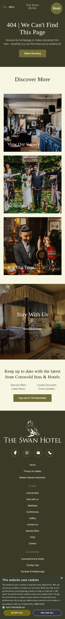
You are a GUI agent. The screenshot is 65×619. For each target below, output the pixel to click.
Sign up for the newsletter (32, 398)
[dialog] (32, 597)
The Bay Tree (32, 565)
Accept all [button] (17, 612)
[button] (32, 607)
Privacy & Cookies (32, 471)
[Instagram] (27, 453)
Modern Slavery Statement (32, 477)
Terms (32, 464)
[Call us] (50, 453)
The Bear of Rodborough (32, 571)
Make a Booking (32, 53)
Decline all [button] (47, 612)
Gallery (32, 518)
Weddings (32, 505)
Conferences (32, 511)
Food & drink (32, 492)
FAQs (32, 537)
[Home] (32, 430)
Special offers (32, 530)
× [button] (61, 578)
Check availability (32, 329)
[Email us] (38, 453)
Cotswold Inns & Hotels (32, 558)
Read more (39, 604)
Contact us (32, 524)
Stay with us (32, 499)
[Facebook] (15, 453)
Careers (32, 543)
